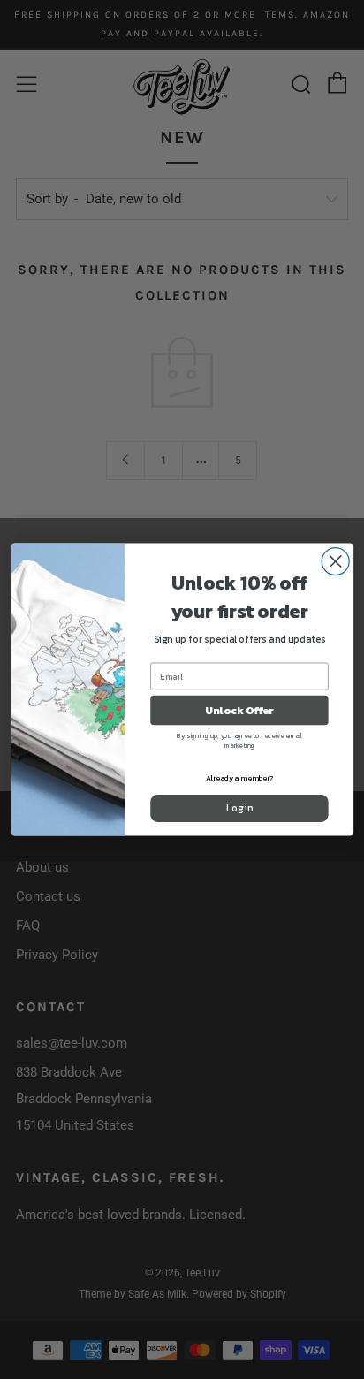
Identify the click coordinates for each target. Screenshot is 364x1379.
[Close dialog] (335, 561)
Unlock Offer (239, 710)
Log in (239, 808)
